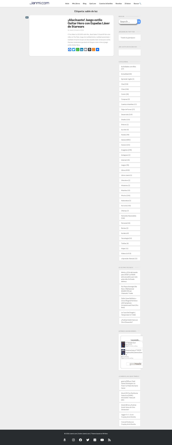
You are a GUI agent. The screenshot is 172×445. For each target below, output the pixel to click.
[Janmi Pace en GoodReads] (95, 438)
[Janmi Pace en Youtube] (102, 438)
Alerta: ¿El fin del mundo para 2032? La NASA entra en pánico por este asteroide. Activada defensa (129, 276)
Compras (124, 99)
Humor (123, 145)
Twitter (123, 243)
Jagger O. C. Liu (126, 415)
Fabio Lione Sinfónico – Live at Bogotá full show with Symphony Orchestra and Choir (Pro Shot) (129, 302)
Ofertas (124, 211)
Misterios (124, 185)
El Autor (128, 3)
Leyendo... (135, 340)
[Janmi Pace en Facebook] (80, 438)
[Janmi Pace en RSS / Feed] (109, 438)
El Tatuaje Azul (131, 343)
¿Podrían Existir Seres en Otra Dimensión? (128, 407)
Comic (123, 94)
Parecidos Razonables (128, 216)
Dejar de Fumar (126, 109)
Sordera (124, 233)
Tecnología (125, 238)
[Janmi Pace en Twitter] (87, 438)
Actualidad (125, 74)
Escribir (124, 130)
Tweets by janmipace (128, 38)
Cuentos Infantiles (127, 104)
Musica (123, 195)
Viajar (123, 248)
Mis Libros (76, 3)
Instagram (124, 155)
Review (123, 228)
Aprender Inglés (126, 79)
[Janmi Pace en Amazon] (64, 438)
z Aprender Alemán (127, 258)
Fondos (123, 135)
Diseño (123, 119)
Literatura (124, 180)
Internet (124, 160)
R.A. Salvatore (126, 356)
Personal (124, 223)
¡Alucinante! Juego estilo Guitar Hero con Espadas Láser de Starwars (89, 23)
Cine (122, 84)
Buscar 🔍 (137, 3)
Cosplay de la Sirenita (128, 417)
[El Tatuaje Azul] (123, 345)
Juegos (123, 165)
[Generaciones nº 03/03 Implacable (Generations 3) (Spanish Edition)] (123, 352)
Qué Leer (92, 3)
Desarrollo (124, 114)
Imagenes (124, 150)
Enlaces (123, 124)
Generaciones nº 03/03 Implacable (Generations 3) (134, 352)
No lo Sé (124, 206)
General (124, 140)
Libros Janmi (125, 175)
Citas (123, 89)
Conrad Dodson (126, 422)
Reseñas (119, 3)
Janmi (71, 30)
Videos (123, 253)
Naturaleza (125, 200)
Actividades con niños (128, 66)
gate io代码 (125, 381)
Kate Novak (129, 344)
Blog (84, 3)
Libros (123, 170)
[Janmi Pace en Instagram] (73, 438)
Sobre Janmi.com (84, 433)
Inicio (67, 3)
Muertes (124, 190)
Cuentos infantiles (106, 3)
